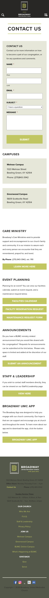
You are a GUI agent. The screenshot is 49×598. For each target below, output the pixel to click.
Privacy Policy (24, 526)
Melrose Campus (24, 536)
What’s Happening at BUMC (24, 551)
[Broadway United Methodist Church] (24, 9)
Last (8, 85)
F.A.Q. (24, 516)
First (8, 75)
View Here (24, 393)
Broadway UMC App (24, 439)
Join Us (24, 531)
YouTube (24, 582)
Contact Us (11, 487)
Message (12, 112)
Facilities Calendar (24, 301)
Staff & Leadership (24, 521)
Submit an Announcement (24, 363)
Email (10, 90)
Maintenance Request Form (24, 317)
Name (10, 64)
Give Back (24, 557)
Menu (47, 15)
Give (24, 562)
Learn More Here (24, 266)
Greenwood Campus (25, 541)
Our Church (24, 506)
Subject (12, 102)
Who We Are (24, 511)
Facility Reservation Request (24, 309)
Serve (24, 567)
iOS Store (33, 582)
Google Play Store (29, 582)
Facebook (15, 582)
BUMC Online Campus (24, 546)
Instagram (19, 582)
